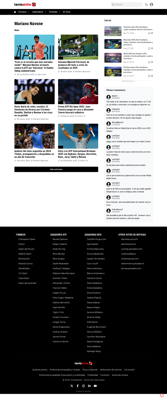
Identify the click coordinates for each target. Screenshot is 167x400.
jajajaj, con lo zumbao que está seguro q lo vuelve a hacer (128, 141)
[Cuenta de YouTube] (95, 385)
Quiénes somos (39, 370)
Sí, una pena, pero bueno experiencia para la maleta (125, 165)
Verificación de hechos (111, 370)
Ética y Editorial (90, 370)
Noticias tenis (20, 103)
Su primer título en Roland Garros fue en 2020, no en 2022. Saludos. (128, 129)
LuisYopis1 (116, 136)
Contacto (104, 375)
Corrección (129, 370)
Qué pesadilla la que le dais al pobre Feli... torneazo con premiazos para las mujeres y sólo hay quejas (128, 216)
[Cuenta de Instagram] (83, 385)
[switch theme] (146, 4)
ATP (16, 58)
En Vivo (66, 12)
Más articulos (56, 169)
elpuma (114, 96)
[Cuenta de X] (71, 385)
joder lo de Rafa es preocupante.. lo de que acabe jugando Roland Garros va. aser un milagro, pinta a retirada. (128, 190)
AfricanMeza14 (117, 122)
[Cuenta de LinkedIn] (89, 385)
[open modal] (151, 4)
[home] (15, 12)
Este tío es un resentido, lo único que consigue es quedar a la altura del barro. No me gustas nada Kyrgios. (128, 116)
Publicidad (92, 375)
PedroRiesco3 (117, 209)
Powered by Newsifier (83, 391)
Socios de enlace (120, 375)
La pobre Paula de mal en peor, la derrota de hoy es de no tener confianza (128, 153)
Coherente (116, 109)
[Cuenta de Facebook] (77, 385)
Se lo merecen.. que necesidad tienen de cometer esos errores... (128, 203)
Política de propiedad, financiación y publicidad (62, 375)
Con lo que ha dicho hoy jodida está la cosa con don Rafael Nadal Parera (128, 177)
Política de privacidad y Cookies (65, 370)
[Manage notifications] (162, 395)
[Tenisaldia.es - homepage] (25, 4)
